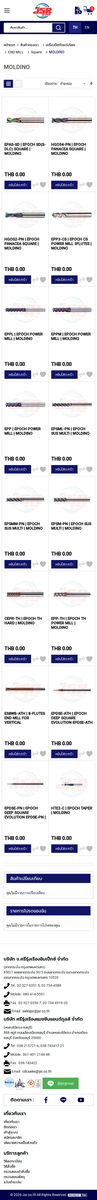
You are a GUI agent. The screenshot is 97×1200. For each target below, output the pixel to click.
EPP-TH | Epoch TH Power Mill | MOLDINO (68, 623)
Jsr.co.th (29, 1195)
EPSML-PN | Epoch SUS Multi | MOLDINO (70, 431)
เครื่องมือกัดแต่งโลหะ (61, 45)
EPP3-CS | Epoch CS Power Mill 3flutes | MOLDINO (71, 243)
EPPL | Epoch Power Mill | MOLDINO (23, 336)
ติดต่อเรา (10, 1127)
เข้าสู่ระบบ (11, 1132)
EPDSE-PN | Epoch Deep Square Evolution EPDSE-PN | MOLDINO (25, 812)
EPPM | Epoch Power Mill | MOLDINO (71, 336)
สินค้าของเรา (29, 45)
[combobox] (34, 28)
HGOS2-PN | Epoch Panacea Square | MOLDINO (21, 243)
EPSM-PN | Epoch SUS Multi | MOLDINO (71, 526)
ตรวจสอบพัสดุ (14, 1177)
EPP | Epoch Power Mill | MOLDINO (22, 431)
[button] (43, 185)
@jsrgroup (65, 1083)
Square (36, 52)
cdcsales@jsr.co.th (36, 1071)
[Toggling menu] (7, 10)
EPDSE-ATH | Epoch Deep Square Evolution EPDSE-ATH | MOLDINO (72, 717)
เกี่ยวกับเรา (11, 1122)
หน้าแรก (9, 45)
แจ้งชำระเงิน (12, 1182)
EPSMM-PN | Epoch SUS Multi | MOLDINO (23, 526)
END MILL (16, 52)
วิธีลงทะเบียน (13, 1161)
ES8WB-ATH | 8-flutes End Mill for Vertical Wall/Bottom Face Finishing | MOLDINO (24, 717)
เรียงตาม (51, 83)
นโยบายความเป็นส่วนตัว (20, 1143)
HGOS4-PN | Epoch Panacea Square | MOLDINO (68, 149)
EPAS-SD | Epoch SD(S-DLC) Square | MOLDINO (25, 149)
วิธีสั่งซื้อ (9, 1166)
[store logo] (42, 10)
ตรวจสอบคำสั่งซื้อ (17, 1172)
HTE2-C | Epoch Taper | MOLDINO (71, 810)
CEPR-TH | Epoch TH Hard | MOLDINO (23, 620)
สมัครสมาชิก (13, 1137)
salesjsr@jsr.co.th (36, 1011)
